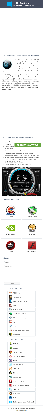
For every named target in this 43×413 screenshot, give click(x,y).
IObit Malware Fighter (19, 314)
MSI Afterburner (32, 216)
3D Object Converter (19, 356)
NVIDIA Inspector (11, 234)
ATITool (11, 251)
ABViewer (16, 389)
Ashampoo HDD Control (20, 301)
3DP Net (15, 373)
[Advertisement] (21, 31)
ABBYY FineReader (19, 381)
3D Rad (15, 360)
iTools (14, 326)
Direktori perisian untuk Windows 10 (23, 402)
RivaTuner (32, 234)
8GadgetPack (17, 377)
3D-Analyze (16, 344)
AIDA (14, 305)
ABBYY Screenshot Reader (21, 385)
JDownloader (16, 334)
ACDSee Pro (16, 293)
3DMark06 (16, 369)
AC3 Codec (16, 393)
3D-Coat (15, 348)
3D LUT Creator (17, 352)
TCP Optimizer (17, 309)
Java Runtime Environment (21, 330)
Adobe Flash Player (32, 251)
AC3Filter (15, 398)
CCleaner (11, 216)
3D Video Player (17, 364)
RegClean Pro (17, 297)
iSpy (14, 322)
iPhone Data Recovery (19, 318)
